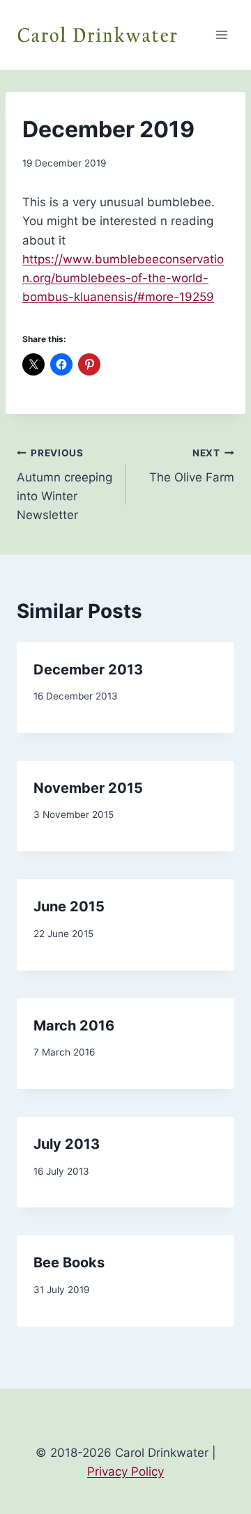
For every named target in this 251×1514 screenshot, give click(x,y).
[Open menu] (221, 34)
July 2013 (66, 1144)
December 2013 (88, 669)
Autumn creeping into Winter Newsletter (64, 484)
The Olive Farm (191, 465)
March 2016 (73, 1025)
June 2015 (69, 906)
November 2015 (88, 788)
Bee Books (69, 1262)
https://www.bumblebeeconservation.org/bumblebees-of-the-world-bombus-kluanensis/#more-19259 (123, 278)
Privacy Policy (125, 1471)
